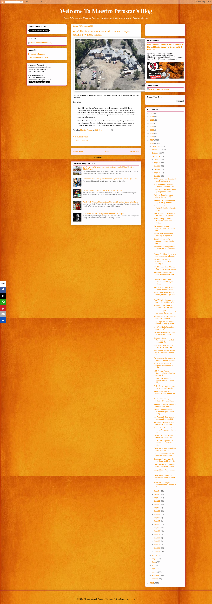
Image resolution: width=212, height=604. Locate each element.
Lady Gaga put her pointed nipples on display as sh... (164, 323)
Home (106, 151)
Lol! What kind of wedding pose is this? (164, 328)
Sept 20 (157, 504)
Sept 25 (157, 176)
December (156, 146)
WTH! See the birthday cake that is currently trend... (164, 387)
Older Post (134, 151)
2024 (152, 117)
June (154, 562)
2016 (152, 143)
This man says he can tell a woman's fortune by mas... (165, 359)
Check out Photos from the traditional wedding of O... (164, 460)
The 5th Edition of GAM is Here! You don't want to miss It (103, 190)
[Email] (3, 314)
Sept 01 (157, 551)
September (156, 156)
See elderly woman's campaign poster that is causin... (164, 241)
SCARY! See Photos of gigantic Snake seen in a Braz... (164, 366)
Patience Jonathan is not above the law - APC (163, 196)
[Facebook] (3, 290)
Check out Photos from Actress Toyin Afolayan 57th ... (163, 282)
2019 (152, 133)
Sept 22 (157, 498)
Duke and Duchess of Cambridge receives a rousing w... (163, 261)
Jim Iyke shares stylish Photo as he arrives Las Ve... (165, 333)
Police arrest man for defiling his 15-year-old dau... (165, 449)
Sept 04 (157, 544)
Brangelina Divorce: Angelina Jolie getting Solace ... (165, 405)
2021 (152, 127)
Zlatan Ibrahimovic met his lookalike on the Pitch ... (164, 455)
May (154, 565)
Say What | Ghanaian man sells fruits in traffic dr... (164, 423)
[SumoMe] (3, 320)
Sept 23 (157, 494)
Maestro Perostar (38, 54)
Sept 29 (157, 163)
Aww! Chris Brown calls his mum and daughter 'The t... (164, 274)
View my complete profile (38, 57)
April (154, 569)
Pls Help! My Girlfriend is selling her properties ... (164, 436)
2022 (152, 123)
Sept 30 (157, 159)
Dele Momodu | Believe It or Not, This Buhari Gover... (164, 214)
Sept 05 (157, 541)
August (155, 555)
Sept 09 (157, 528)
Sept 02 (157, 548)
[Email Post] (111, 130)
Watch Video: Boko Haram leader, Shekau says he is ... (164, 295)
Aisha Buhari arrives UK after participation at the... (165, 317)
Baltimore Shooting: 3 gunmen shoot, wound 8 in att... (165, 485)
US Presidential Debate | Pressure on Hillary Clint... (165, 185)
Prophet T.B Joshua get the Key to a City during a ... (164, 201)
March (154, 572)
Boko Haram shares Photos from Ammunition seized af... (164, 353)
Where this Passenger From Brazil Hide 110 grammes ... (164, 249)
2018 (152, 137)
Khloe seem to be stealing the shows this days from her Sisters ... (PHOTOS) (110, 179)
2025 (152, 113)
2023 (152, 120)
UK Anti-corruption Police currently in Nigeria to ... (164, 235)
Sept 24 (157, 491)
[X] (3, 296)
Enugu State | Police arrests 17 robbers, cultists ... (164, 471)
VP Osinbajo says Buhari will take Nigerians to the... (165, 180)
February (156, 575)
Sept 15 (157, 521)
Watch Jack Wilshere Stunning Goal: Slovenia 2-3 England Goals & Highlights (110, 202)
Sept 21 (157, 501)
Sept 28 (157, 166)
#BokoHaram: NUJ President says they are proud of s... (165, 465)
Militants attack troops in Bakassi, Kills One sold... (164, 306)
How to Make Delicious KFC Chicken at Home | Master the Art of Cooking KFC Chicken (165, 46)
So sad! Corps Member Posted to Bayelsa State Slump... (164, 412)
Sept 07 (157, 534)
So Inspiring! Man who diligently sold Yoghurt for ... (164, 393)
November (156, 150)
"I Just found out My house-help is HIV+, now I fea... (164, 400)
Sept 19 (157, 508)
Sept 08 (157, 531)
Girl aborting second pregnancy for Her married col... (165, 228)
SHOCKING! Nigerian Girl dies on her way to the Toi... (163, 443)
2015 (152, 583)
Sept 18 (157, 511)
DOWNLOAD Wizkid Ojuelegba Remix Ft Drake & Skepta (103, 214)
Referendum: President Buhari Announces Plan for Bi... (165, 430)
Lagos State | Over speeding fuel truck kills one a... (165, 312)
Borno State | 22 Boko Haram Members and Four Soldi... (165, 221)
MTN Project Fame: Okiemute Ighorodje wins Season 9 (164, 373)
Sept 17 (157, 514)
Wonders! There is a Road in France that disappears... (165, 346)
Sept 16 (157, 518)
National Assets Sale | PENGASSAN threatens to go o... (165, 208)
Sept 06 (157, 538)
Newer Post (78, 151)
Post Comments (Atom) (111, 158)
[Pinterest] (3, 308)
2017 (152, 140)
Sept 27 (157, 169)
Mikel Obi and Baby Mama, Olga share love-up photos (165, 268)
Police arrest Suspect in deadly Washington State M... (164, 477)
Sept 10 (157, 524)
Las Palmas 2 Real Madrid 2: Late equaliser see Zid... (165, 418)
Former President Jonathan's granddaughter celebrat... (165, 255)
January (155, 579)
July (154, 559)
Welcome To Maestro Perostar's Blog (106, 10)
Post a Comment (82, 141)
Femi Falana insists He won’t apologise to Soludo (165, 191)
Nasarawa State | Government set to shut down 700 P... (164, 340)
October (155, 153)
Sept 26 (157, 173)
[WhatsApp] (3, 302)
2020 (152, 130)
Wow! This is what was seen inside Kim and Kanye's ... (164, 301)
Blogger (131, 599)
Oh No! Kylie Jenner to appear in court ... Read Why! (164, 380)
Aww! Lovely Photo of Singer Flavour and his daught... (165, 288)
